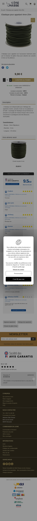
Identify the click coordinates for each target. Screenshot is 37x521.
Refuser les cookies (18, 269)
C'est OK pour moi (18, 279)
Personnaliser (18, 273)
